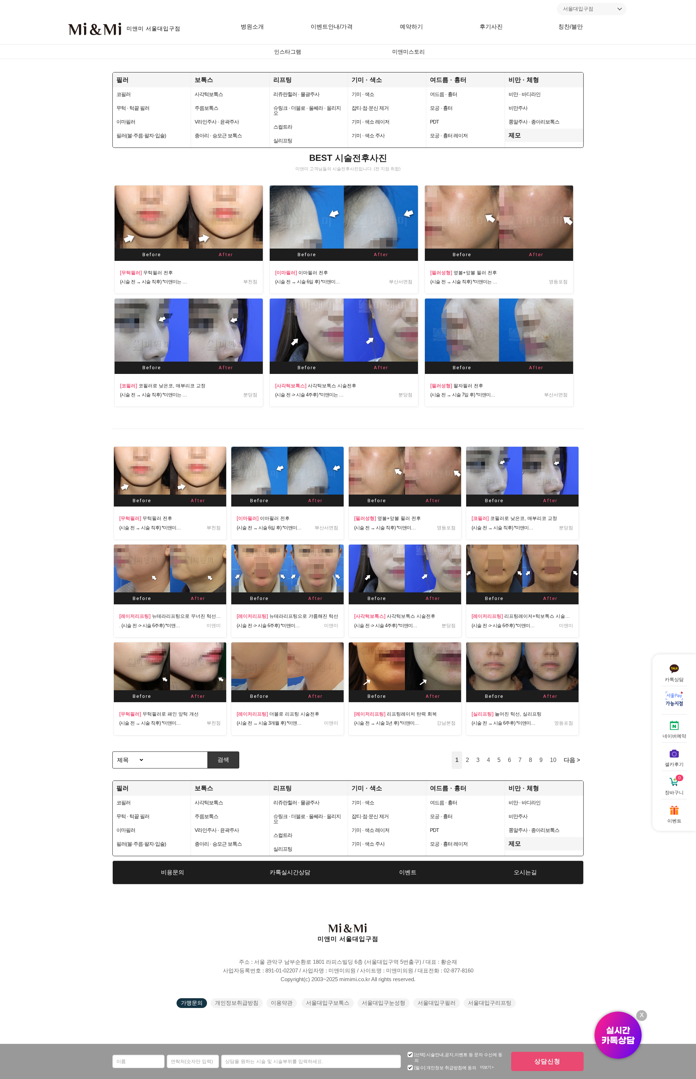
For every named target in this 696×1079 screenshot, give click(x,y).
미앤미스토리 (408, 52)
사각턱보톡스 (209, 94)
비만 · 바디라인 (524, 94)
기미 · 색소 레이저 (370, 122)
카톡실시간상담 (290, 872)
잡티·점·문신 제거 (370, 108)
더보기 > (486, 1067)
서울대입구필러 (437, 1003)
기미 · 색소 (367, 79)
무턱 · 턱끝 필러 (132, 108)
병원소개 (252, 27)
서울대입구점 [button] (578, 9)
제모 (515, 135)
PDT (434, 122)
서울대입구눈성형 (383, 1003)
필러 (122, 79)
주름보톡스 (206, 108)
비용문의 (172, 872)
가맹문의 (192, 1003)
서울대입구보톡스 (327, 1003)
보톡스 (204, 79)
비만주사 (518, 108)
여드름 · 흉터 (448, 79)
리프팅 (282, 79)
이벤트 (408, 872)
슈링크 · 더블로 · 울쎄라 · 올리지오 (307, 110)
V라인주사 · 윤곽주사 (217, 122)
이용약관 (282, 1003)
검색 (223, 760)
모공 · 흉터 (441, 108)
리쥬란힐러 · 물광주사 (296, 94)
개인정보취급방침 (236, 1003)
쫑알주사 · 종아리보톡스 (534, 122)
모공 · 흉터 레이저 (449, 135)
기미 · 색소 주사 (368, 135)
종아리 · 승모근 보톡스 (218, 135)
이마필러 (125, 122)
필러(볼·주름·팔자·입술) (141, 135)
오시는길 (525, 872)
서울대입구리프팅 (489, 1003)
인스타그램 (287, 52)
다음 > (572, 760)
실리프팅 (282, 140)
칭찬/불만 (570, 27)
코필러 (123, 94)
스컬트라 (282, 127)
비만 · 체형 (524, 79)
